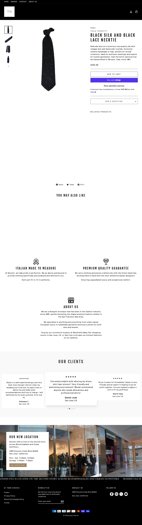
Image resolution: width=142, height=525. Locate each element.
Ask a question (114, 101)
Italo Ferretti (98, 31)
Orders (6, 492)
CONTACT (23, 1)
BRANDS (14, 1)
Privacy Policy (9, 496)
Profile (6, 503)
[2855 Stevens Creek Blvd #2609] (71, 451)
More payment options (114, 85)
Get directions (18, 465)
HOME (6, 1)
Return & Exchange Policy (14, 499)
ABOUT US (33, 1)
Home (92, 28)
